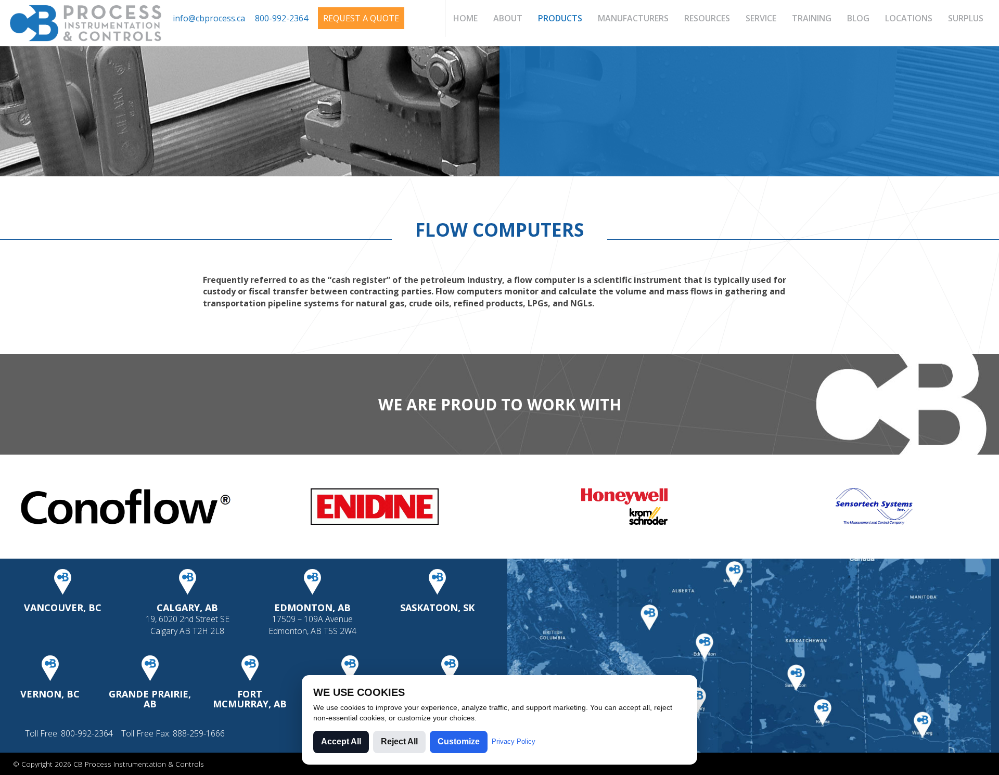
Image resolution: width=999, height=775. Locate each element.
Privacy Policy (513, 741)
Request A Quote (361, 18)
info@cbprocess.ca (209, 18)
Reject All (399, 741)
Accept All (341, 741)
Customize (459, 741)
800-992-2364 (281, 18)
